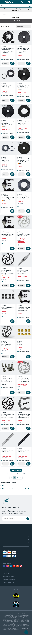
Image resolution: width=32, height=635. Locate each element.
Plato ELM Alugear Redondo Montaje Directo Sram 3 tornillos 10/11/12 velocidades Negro (7, 272)
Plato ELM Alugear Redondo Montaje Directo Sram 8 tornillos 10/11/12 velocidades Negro (7, 344)
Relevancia (20, 26)
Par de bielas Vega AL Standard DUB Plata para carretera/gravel (23, 272)
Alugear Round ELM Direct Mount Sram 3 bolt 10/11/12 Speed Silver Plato (23, 380)
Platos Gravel (25, 488)
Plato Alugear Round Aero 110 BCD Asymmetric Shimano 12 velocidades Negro (7, 86)
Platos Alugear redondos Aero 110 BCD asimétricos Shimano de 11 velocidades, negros (7, 160)
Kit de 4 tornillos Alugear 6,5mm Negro (7, 308)
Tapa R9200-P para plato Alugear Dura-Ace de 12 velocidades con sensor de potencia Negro (23, 309)
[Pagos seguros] (10, 554)
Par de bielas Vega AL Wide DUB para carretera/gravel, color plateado (7, 451)
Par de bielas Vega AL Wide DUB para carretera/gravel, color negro (23, 451)
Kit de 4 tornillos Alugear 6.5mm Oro (23, 343)
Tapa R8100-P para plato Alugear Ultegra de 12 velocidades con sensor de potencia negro (23, 416)
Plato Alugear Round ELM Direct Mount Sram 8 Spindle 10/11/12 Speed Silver (23, 234)
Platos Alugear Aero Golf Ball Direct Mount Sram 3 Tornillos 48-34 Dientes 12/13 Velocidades (23, 160)
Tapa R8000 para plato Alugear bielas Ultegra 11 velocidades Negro (7, 197)
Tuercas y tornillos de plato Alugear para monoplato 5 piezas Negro (6, 380)
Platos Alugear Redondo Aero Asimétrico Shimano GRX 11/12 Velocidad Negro (7, 49)
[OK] (27, 518)
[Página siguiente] (20, 477)
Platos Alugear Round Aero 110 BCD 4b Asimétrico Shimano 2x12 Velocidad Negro (23, 123)
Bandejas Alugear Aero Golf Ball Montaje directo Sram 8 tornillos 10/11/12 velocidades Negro (23, 49)
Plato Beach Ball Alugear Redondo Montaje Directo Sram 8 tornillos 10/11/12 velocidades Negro (7, 416)
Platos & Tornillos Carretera (9, 488)
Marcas (4, 14)
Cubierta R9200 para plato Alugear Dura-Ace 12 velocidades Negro (7, 234)
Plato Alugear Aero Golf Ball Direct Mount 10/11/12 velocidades (23, 86)
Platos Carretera (6, 486)
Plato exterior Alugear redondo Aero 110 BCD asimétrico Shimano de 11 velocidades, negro (23, 197)
